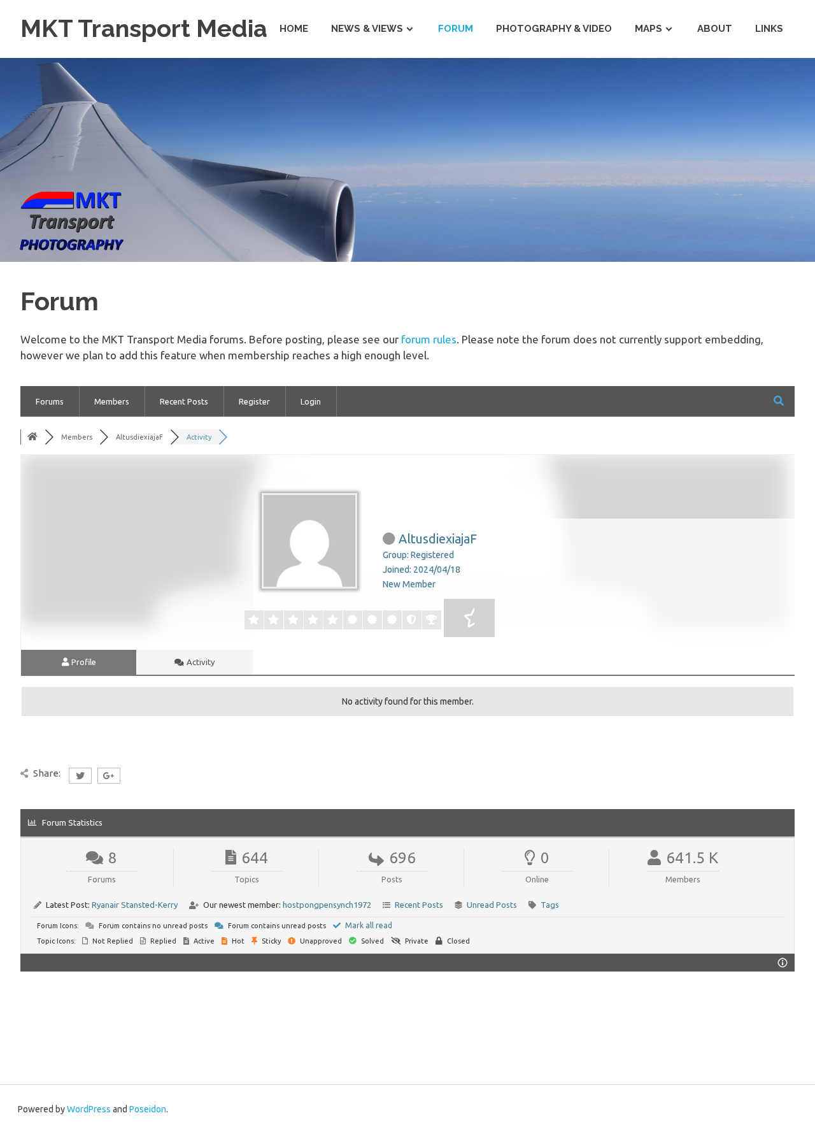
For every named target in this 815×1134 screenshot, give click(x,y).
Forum (455, 28)
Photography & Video (554, 28)
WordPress (89, 1109)
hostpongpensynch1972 (327, 904)
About (714, 28)
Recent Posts (184, 401)
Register (254, 401)
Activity (200, 661)
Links (769, 28)
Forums (50, 401)
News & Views (367, 28)
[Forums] (32, 437)
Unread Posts (492, 904)
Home (294, 28)
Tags (550, 904)
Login (311, 401)
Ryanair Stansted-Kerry (135, 904)
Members (111, 401)
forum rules (429, 339)
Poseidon (147, 1109)
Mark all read (367, 925)
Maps (648, 28)
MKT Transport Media (143, 28)
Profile (82, 661)
